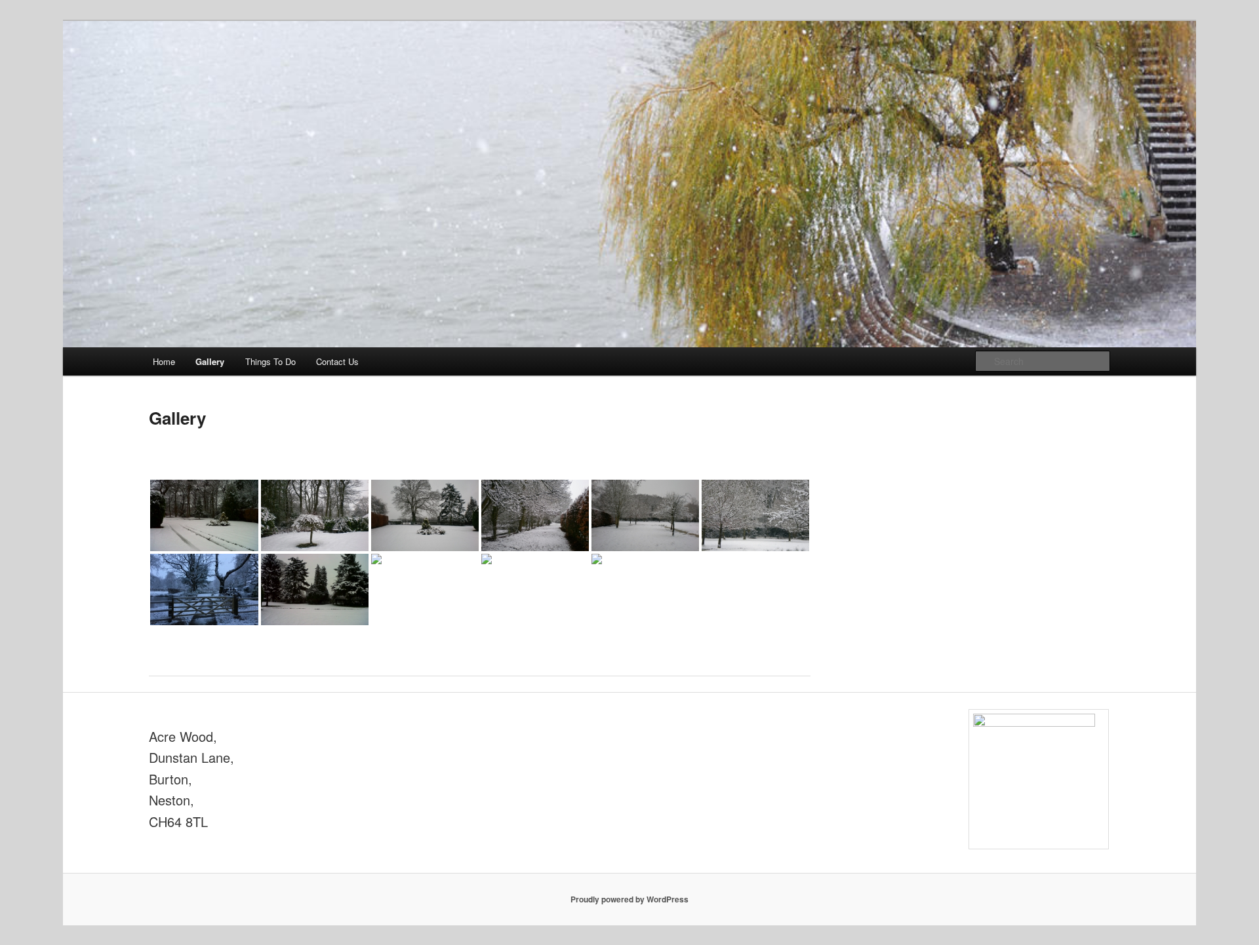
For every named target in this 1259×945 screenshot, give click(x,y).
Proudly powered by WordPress (629, 899)
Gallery (209, 361)
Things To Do (270, 361)
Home (164, 361)
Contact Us (337, 361)
